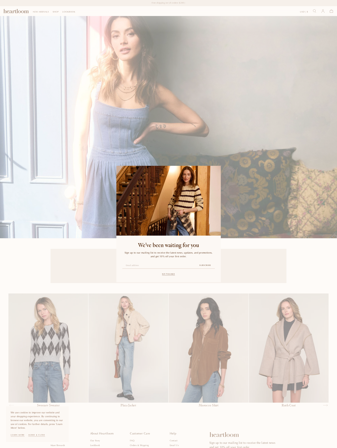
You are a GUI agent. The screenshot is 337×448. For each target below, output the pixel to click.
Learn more (18, 435)
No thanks (168, 274)
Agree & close (36, 435)
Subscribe (205, 265)
